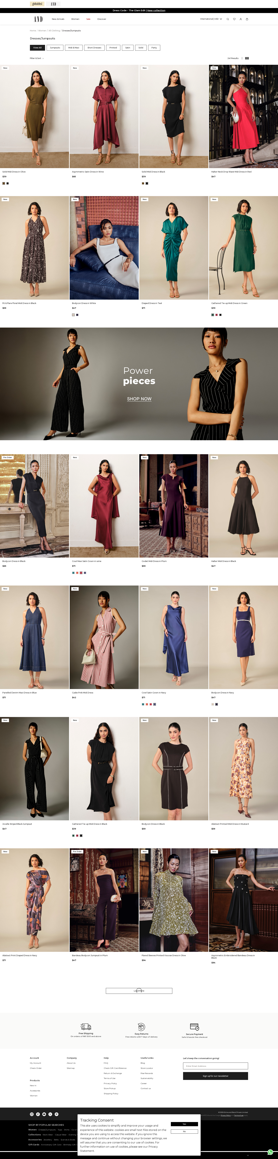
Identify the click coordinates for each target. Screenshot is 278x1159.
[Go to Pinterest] (56, 1113)
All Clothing (54, 30)
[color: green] (212, 315)
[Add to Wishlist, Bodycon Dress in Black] (66, 457)
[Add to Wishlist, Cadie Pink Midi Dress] (136, 588)
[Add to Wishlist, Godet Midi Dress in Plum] (205, 457)
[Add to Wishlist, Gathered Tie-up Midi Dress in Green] (275, 199)
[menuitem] (58, 19)
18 (54, 163)
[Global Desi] (37, 4)
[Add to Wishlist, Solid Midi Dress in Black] (205, 67)
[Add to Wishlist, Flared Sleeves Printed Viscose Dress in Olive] (205, 851)
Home (33, 30)
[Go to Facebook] (38, 1113)
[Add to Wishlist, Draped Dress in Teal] (205, 199)
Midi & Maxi (73, 47)
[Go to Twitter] (50, 1113)
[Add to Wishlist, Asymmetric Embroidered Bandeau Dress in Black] (275, 851)
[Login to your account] (241, 19)
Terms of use (238, 1115)
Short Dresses (94, 47)
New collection (156, 10)
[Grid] (245, 58)
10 (23, 163)
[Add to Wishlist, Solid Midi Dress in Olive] (66, 67)
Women (42, 30)
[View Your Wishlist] (234, 19)
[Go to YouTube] (44, 1113)
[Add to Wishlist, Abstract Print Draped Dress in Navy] (66, 851)
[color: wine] (216, 315)
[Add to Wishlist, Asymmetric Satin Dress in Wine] (136, 67)
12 (31, 163)
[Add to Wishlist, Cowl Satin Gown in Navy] (205, 588)
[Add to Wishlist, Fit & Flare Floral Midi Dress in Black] (66, 199)
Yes (184, 1124)
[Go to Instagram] (32, 1113)
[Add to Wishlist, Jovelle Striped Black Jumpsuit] (66, 719)
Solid (141, 47)
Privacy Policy (226, 1115)
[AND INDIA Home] (38, 19)
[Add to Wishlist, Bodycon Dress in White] (136, 199)
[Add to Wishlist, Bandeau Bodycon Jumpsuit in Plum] (136, 851)
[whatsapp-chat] (270, 1152)
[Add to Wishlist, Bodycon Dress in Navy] (275, 588)
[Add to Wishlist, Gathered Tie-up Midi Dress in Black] (136, 719)
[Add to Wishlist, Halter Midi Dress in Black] (275, 457)
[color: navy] (77, 315)
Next (66, 116)
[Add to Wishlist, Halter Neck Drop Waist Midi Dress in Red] (275, 67)
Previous (3, 116)
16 (46, 163)
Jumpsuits (55, 47)
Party (154, 47)
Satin (127, 47)
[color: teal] (73, 573)
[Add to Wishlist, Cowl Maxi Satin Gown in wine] (136, 457)
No (184, 1131)
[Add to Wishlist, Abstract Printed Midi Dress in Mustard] (275, 719)
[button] (211, 19)
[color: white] (73, 315)
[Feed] (242, 58)
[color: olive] (3, 183)
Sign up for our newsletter (215, 1076)
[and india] (53, 4)
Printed (113, 47)
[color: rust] (77, 573)
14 (38, 163)
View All (37, 47)
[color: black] (7, 183)
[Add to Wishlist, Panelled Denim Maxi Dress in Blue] (66, 588)
